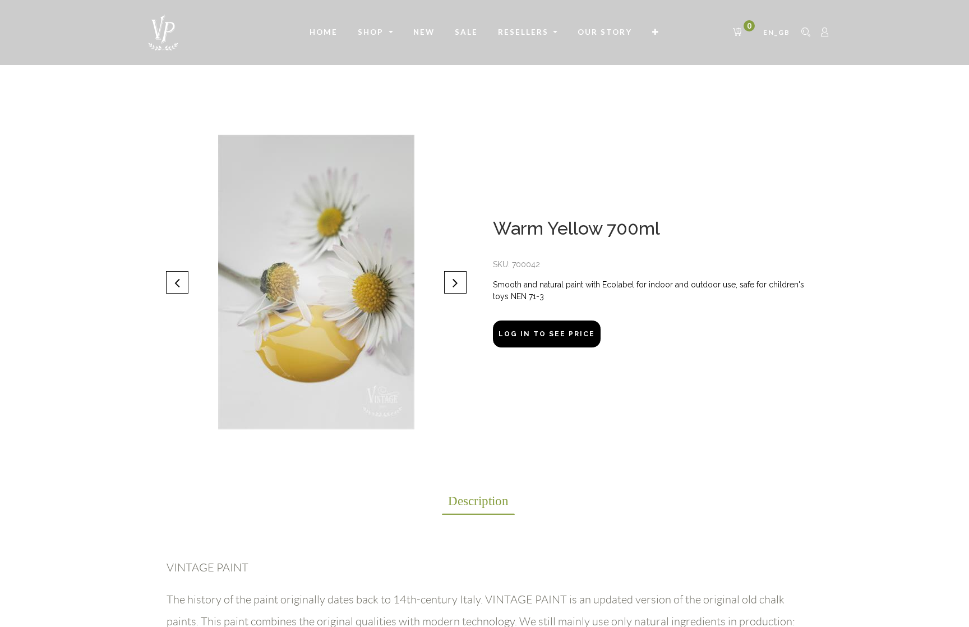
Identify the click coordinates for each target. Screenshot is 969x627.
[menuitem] (323, 32)
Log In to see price (547, 334)
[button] (656, 32)
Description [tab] (478, 501)
